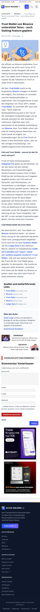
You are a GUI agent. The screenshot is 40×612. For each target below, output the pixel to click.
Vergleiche (5, 588)
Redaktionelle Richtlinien (13, 329)
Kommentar (5, 371)
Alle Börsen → (6, 549)
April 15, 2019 (5, 36)
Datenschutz (25, 609)
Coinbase (5, 539)
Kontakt (34, 609)
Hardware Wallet (30, 243)
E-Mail (3, 394)
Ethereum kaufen (8, 562)
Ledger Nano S (14, 246)
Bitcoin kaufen (7, 559)
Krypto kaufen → (10, 526)
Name (3, 387)
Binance (15, 91)
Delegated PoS (7, 164)
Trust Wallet (14, 88)
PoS (26, 137)
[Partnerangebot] (20, 458)
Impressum (15, 609)
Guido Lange (16, 36)
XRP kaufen (6, 569)
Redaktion (6, 609)
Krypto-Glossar (7, 581)
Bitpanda (5, 546)
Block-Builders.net (8, 594)
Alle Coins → (6, 572)
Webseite (4, 400)
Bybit (3, 543)
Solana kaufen (7, 565)
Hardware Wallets (8, 591)
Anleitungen (6, 585)
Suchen (34, 423)
